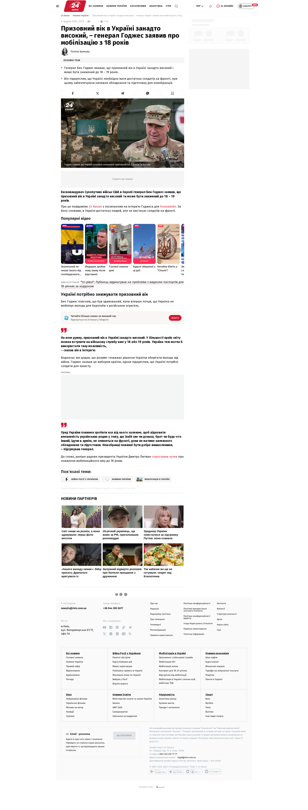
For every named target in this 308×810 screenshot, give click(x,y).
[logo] (75, 6)
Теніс (208, 707)
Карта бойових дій (122, 661)
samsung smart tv (212, 771)
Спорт (209, 694)
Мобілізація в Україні (172, 653)
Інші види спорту (214, 716)
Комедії (70, 711)
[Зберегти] (172, 93)
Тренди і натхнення (169, 707)
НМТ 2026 (117, 707)
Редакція (154, 609)
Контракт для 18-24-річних (173, 670)
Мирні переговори (122, 666)
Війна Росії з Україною (127, 653)
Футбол (209, 703)
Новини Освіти (122, 694)
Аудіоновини (73, 675)
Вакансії (221, 609)
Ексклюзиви (138, 6)
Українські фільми (75, 703)
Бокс (207, 698)
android (158, 771)
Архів (219, 619)
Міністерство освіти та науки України (132, 698)
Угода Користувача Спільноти (198, 624)
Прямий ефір (73, 666)
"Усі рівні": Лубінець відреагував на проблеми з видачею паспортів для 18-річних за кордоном (122, 284)
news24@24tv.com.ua (73, 608)
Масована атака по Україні (127, 675)
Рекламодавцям (158, 630)
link (104, 627)
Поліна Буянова (80, 51)
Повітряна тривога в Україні (127, 670)
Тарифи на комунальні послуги (222, 670)
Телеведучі (155, 625)
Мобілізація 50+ (167, 661)
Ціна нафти (211, 657)
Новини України (116, 6)
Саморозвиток (120, 711)
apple (176, 771)
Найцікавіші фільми (76, 698)
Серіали (70, 716)
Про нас (154, 603)
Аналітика (156, 6)
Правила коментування (195, 629)
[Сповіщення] (210, 6)
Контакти (221, 603)
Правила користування (161, 635)
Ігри (168, 6)
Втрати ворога (120, 683)
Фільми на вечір (74, 707)
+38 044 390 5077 (113, 608)
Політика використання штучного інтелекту (195, 610)
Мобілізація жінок (168, 666)
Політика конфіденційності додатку (197, 617)
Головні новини (74, 657)
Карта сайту (222, 625)
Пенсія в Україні (213, 679)
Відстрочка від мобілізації (173, 675)
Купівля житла (166, 703)
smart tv (193, 771)
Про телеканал (157, 619)
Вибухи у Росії (120, 679)
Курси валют (212, 661)
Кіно (69, 694)
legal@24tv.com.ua (187, 757)
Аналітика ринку (167, 698)
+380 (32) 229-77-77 (167, 754)
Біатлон (209, 711)
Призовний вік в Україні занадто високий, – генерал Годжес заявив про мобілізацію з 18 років (138, 16)
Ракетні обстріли (121, 657)
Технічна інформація (194, 634)
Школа (116, 703)
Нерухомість (167, 694)
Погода (70, 679)
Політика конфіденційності (197, 603)
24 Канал (65, 16)
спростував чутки (164, 456)
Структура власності (227, 614)
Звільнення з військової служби (176, 657)
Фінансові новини (215, 666)
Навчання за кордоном (125, 716)
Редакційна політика (160, 614)
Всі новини (96, 6)
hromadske (168, 206)
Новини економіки (217, 653)
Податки (209, 675)
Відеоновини (73, 670)
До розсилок (124, 735)
